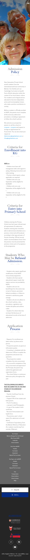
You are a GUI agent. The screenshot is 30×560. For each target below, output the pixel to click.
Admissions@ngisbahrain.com (13, 136)
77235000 (13, 127)
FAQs (15, 480)
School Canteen (15, 478)
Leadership (15, 440)
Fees (15, 471)
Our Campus (15, 433)
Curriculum (15, 450)
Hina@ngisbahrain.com (11, 138)
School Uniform (15, 476)
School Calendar (15, 442)
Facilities (15, 448)
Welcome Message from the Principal (15, 436)
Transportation (15, 474)
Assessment (15, 453)
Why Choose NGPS (15, 438)
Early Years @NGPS (15, 446)
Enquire (16, 490)
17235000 (6, 127)
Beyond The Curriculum (15, 455)
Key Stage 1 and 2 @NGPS (15, 459)
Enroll (16, 495)
